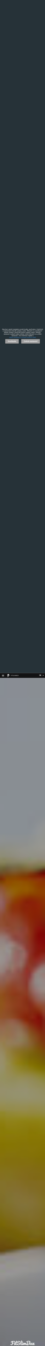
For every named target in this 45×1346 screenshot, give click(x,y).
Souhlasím (12, 341)
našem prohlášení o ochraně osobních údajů (22, 337)
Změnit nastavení (30, 341)
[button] (41, 675)
